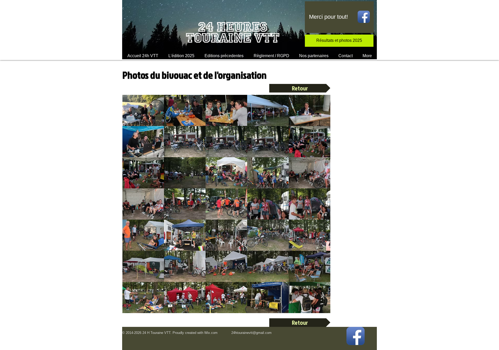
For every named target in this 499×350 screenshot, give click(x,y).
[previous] (132, 206)
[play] (319, 308)
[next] (321, 206)
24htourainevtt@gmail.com (251, 333)
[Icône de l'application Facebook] (364, 17)
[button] (181, 56)
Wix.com (211, 333)
